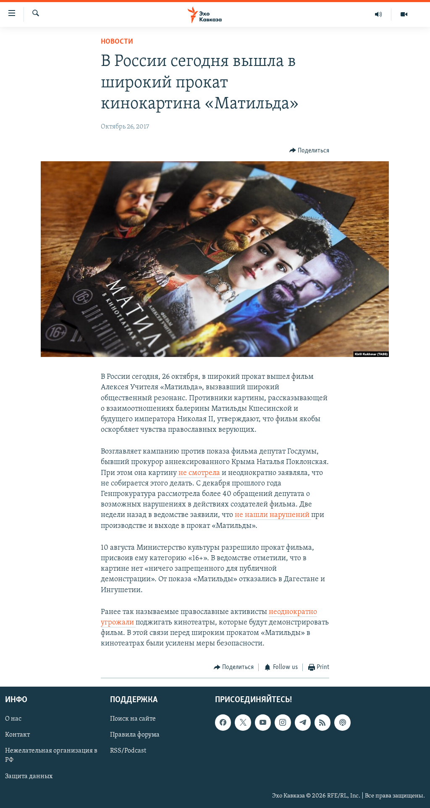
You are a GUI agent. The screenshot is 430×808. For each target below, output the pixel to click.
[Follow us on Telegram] (303, 722)
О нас (13, 719)
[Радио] (378, 14)
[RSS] (322, 722)
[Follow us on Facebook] (223, 722)
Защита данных (28, 776)
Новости (117, 42)
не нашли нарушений (273, 515)
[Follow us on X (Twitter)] (243, 722)
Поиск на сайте (133, 719)
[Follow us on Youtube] (263, 722)
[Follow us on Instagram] (283, 722)
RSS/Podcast (128, 751)
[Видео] (404, 14)
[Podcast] (342, 722)
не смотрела (199, 473)
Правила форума (135, 735)
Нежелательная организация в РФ (51, 755)
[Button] (309, 150)
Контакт (17, 735)
